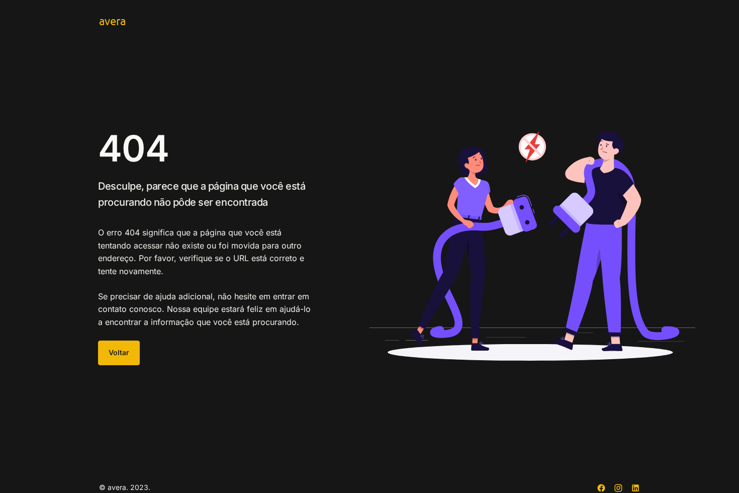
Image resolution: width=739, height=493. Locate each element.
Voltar (119, 352)
